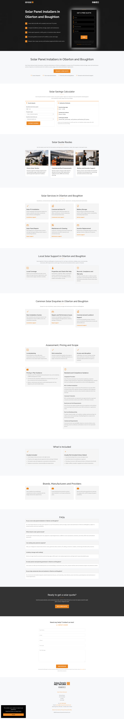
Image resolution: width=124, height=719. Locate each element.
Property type (29, 111)
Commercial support (82, 325)
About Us (54, 709)
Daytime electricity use (31, 117)
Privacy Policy (64, 709)
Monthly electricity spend (32, 106)
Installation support (31, 217)
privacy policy (79, 44)
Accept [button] (13, 714)
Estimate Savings (33, 123)
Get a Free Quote (62, 606)
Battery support (80, 217)
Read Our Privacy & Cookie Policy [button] (13, 711)
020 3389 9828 (63, 703)
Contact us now (63, 625)
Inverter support (81, 234)
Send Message (62, 666)
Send (84, 37)
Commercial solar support (58, 217)
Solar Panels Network (62, 692)
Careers (58, 709)
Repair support (29, 236)
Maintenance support (57, 236)
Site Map (70, 709)
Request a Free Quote (62, 71)
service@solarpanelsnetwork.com (63, 705)
